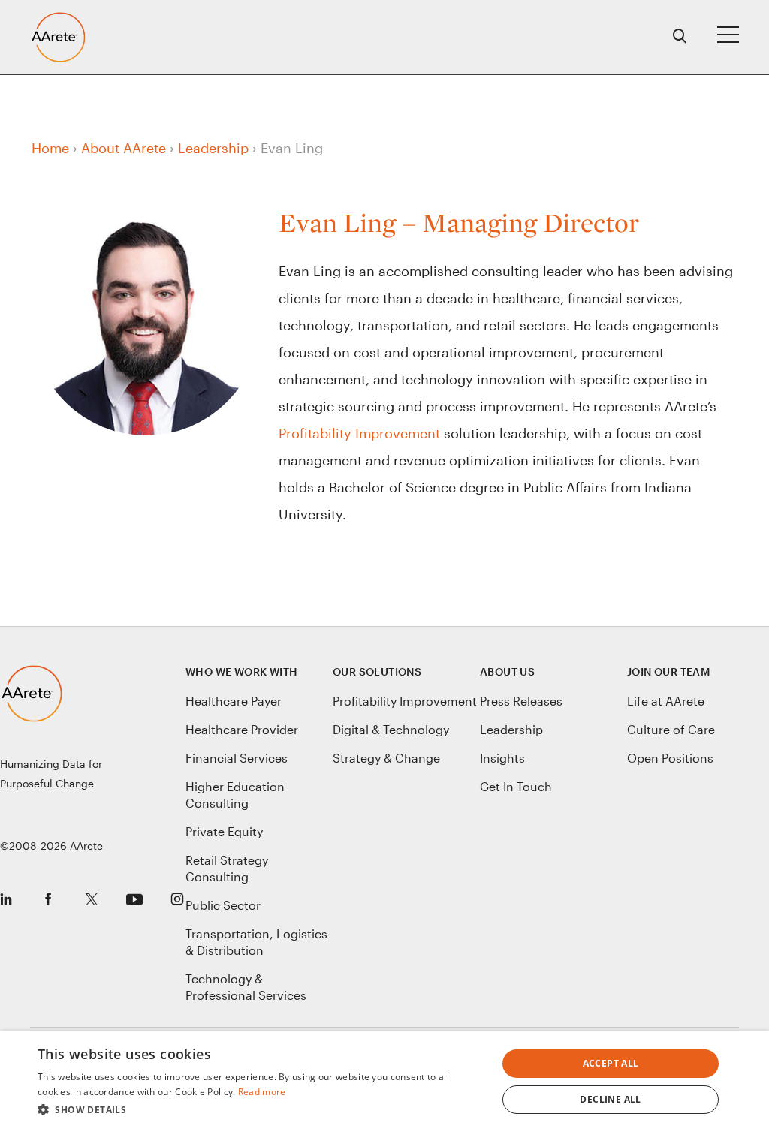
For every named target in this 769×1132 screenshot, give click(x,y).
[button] (261, 1110)
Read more (262, 1091)
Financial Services (236, 758)
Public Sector (223, 905)
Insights (502, 758)
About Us (507, 671)
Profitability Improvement (359, 433)
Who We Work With (241, 671)
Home (50, 148)
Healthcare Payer (233, 701)
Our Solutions (377, 671)
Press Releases (521, 701)
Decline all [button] (610, 1099)
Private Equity (224, 831)
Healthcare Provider (241, 729)
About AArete (123, 148)
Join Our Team (668, 671)
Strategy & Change (386, 758)
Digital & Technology (391, 729)
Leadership (213, 148)
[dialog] (384, 1081)
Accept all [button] (611, 1063)
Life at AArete (665, 701)
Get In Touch (516, 786)
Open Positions (670, 758)
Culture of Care (671, 729)
